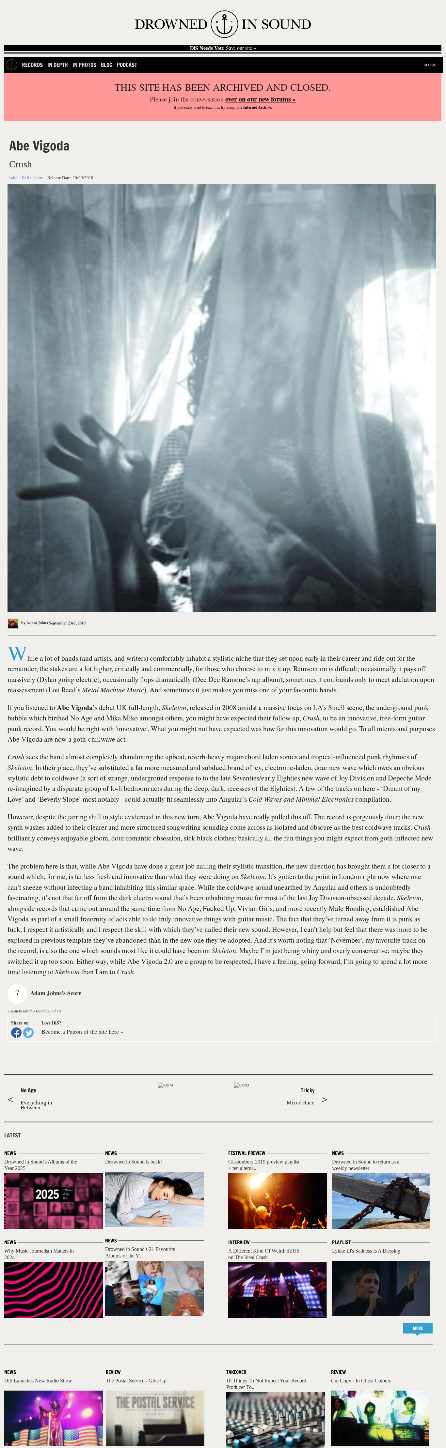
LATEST (12, 1135)
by (34, 622)
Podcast (127, 65)
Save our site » (223, 48)
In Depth (57, 65)
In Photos (84, 65)
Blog (106, 65)
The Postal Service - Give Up (136, 1380)
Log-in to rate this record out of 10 (34, 1010)
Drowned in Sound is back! (133, 1161)
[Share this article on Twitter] (28, 1032)
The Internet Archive (253, 107)
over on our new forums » (260, 99)
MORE (418, 1328)
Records (32, 65)
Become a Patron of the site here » (82, 1031)
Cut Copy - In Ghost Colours (361, 1380)
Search (429, 65)
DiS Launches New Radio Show (38, 1380)
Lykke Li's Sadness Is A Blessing (366, 1251)
